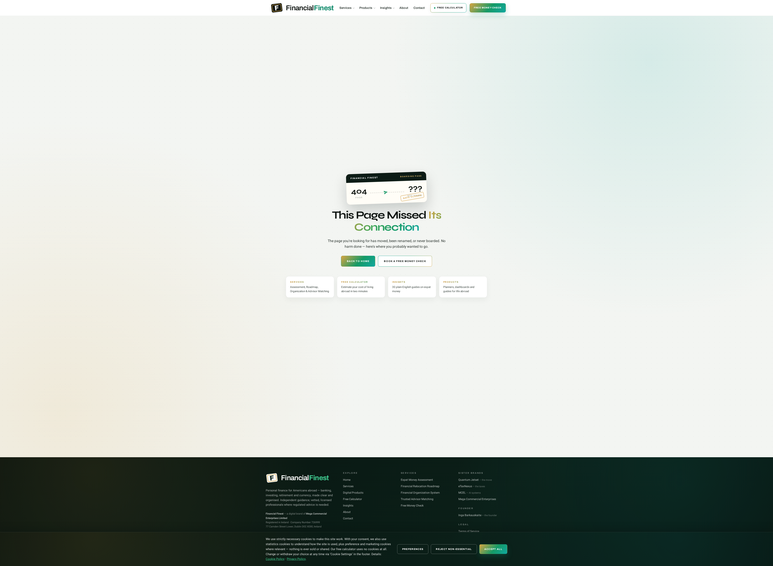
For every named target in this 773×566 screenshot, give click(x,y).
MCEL (469, 493)
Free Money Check (487, 7)
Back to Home (358, 261)
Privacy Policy (296, 559)
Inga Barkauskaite (477, 515)
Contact (419, 7)
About (403, 7)
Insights (386, 7)
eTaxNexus (471, 486)
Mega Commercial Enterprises (477, 499)
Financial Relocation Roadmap (420, 486)
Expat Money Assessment (417, 480)
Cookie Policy (275, 559)
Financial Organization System (420, 493)
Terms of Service (468, 531)
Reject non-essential (454, 549)
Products (365, 7)
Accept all (493, 549)
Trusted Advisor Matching (417, 499)
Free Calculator (450, 7)
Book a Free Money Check (405, 261)
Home (346, 480)
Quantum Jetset (475, 480)
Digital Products (353, 493)
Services (345, 7)
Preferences (413, 549)
